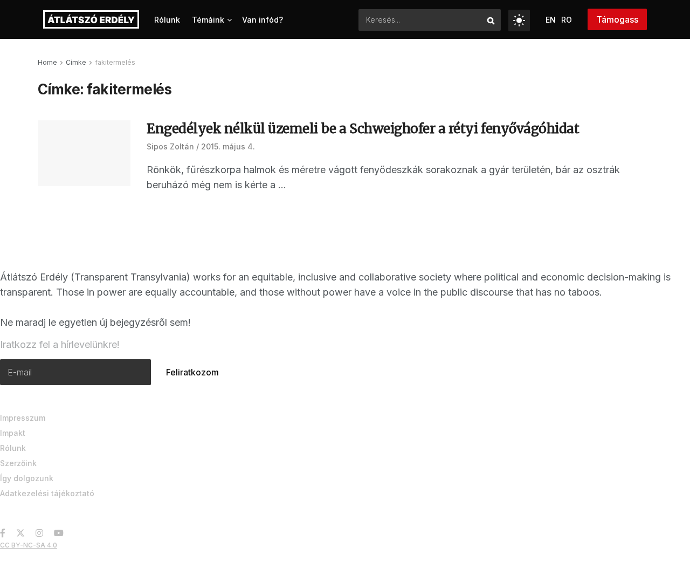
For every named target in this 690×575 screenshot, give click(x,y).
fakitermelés (115, 62)
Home (47, 62)
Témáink (208, 19)
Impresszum (22, 417)
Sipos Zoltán (170, 146)
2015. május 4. (228, 146)
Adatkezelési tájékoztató (47, 493)
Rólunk (167, 19)
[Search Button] (491, 20)
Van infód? (262, 19)
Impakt (12, 432)
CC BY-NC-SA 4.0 (28, 545)
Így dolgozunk (26, 478)
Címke (76, 62)
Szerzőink (18, 463)
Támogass (617, 19)
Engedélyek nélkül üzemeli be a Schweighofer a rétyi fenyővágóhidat (363, 128)
